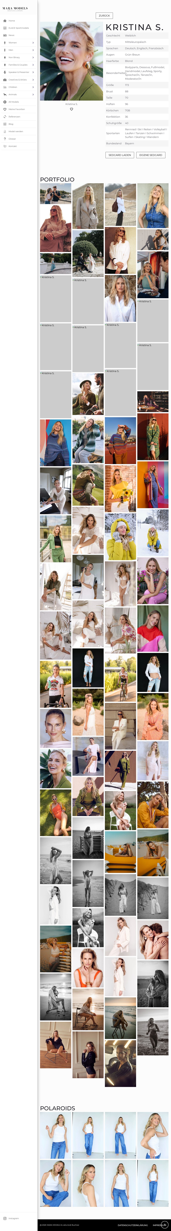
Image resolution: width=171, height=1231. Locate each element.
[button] (18, 42)
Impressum (159, 1225)
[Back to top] (164, 1224)
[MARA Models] (15, 9)
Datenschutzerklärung (133, 1225)
